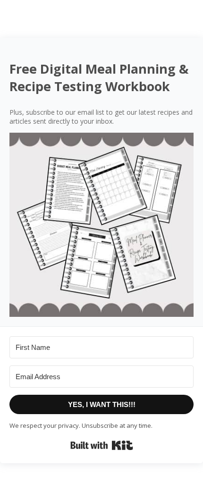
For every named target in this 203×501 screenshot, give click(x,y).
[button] (101, 225)
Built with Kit (101, 445)
